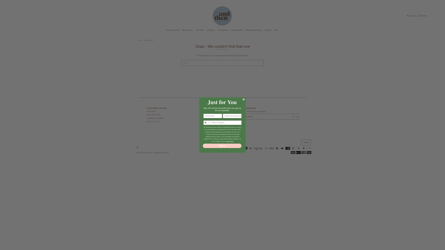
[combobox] (207, 123)
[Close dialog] (243, 99)
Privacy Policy (230, 141)
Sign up (222, 146)
